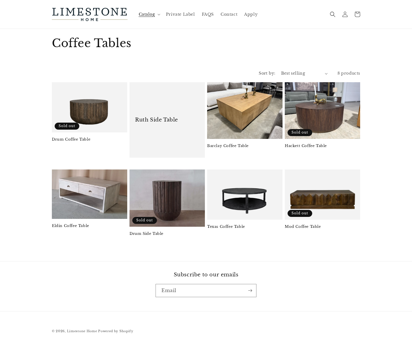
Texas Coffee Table (226, 226)
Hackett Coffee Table (306, 146)
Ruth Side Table (156, 120)
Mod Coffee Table (303, 226)
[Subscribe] (250, 290)
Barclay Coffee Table (228, 146)
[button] (149, 14)
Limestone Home (82, 331)
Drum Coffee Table (71, 139)
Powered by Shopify (115, 331)
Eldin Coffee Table (70, 226)
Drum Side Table (146, 233)
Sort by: (267, 73)
